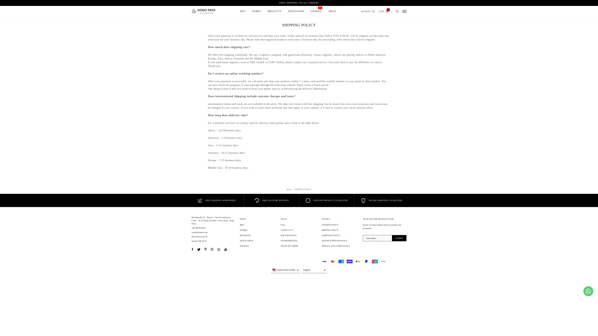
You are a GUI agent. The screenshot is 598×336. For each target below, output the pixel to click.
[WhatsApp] (218, 249)
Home (289, 189)
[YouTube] (225, 249)
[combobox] (285, 270)
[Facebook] (192, 249)
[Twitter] (198, 249)
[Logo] (206, 11)
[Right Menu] (404, 11)
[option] (216, 200)
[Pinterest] (205, 249)
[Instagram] (212, 249)
